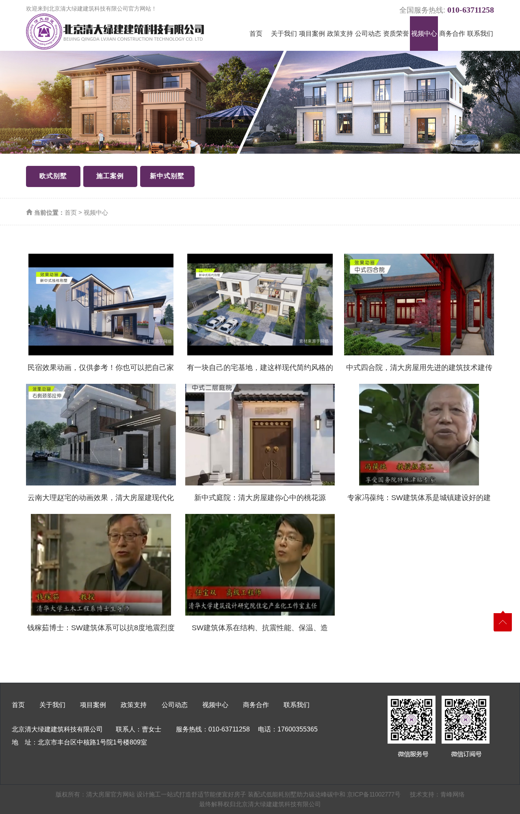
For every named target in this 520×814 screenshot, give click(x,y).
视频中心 (424, 33)
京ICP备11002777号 (374, 794)
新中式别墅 (167, 175)
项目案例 (312, 33)
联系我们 (480, 33)
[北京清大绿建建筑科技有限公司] (115, 31)
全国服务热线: (446, 9)
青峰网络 (452, 794)
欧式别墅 (53, 175)
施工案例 (110, 175)
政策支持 (340, 33)
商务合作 (452, 33)
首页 (255, 33)
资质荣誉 (396, 33)
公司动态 (368, 33)
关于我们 (284, 33)
